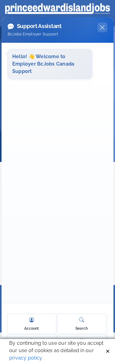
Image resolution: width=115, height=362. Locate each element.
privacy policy (25, 358)
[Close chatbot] (102, 27)
